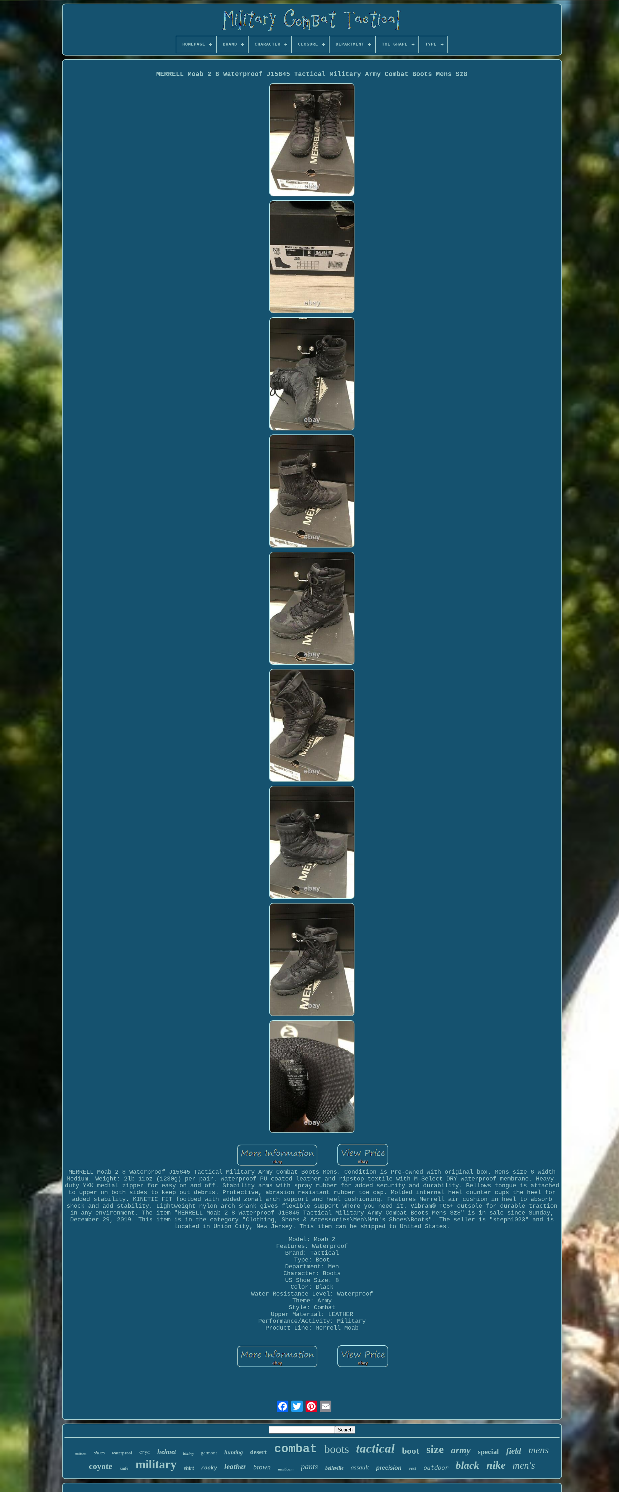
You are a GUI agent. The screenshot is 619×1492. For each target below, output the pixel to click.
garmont (209, 1452)
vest (412, 1468)
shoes (99, 1452)
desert (258, 1451)
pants (309, 1466)
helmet (166, 1451)
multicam (286, 1469)
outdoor (435, 1467)
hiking (188, 1453)
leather (235, 1466)
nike (495, 1465)
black (467, 1465)
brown (262, 1467)
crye (144, 1452)
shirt (189, 1468)
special (488, 1451)
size (435, 1449)
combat (295, 1449)
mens (538, 1449)
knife (124, 1468)
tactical (375, 1448)
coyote (100, 1466)
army (461, 1450)
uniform (81, 1454)
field (513, 1450)
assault (360, 1467)
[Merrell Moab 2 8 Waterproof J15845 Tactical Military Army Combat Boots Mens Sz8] (312, 140)
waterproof (122, 1452)
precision (389, 1468)
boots (336, 1449)
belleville (334, 1468)
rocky (209, 1468)
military (156, 1464)
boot (410, 1450)
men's (524, 1465)
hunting (233, 1452)
